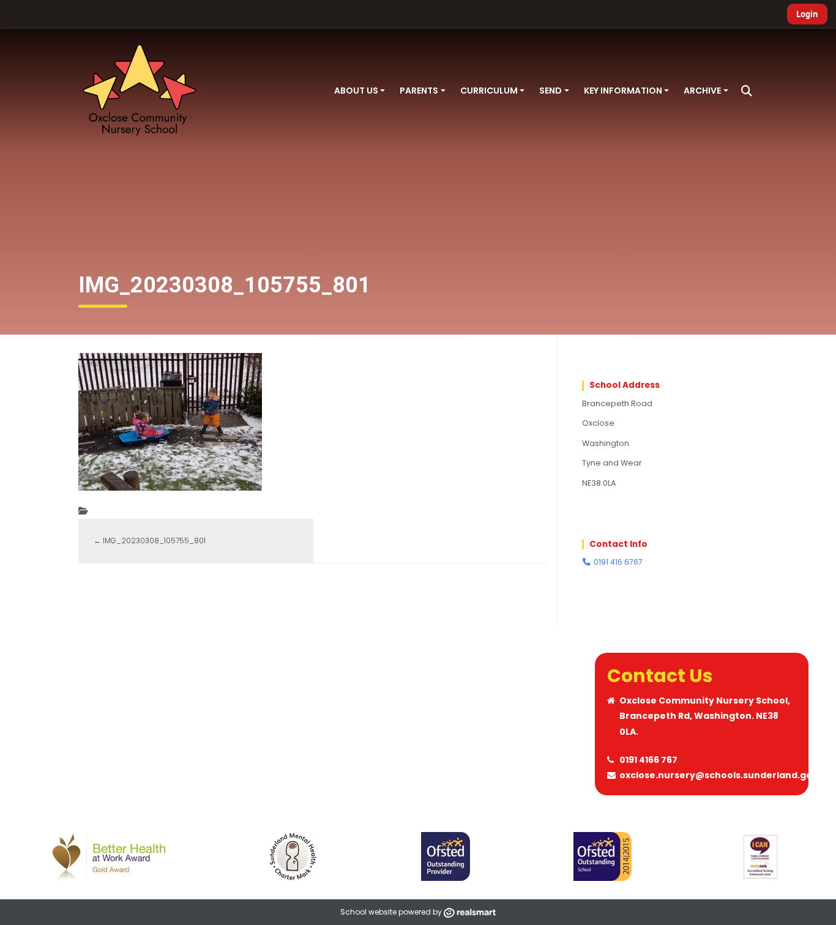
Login (807, 14)
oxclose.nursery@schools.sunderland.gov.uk (725, 775)
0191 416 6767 (617, 562)
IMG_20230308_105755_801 (150, 540)
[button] (747, 91)
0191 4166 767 (648, 760)
